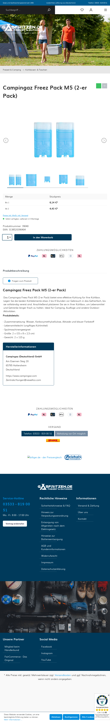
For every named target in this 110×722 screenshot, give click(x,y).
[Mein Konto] (91, 10)
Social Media (48, 639)
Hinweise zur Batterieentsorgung (52, 537)
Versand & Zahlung (88, 505)
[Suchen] (49, 10)
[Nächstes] (104, 140)
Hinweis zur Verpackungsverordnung (54, 514)
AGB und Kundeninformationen (53, 547)
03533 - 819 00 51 (101, 3)
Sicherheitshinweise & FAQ (55, 505)
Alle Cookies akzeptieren (94, 716)
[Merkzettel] (82, 10)
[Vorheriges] (5, 140)
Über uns (83, 512)
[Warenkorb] (98, 8)
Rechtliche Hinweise (53, 498)
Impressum (47, 562)
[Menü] (105, 10)
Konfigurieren (71, 716)
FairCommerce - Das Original (16, 658)
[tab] (16, 270)
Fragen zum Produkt (22, 280)
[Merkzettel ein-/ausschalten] (104, 85)
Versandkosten (63, 675)
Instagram (47, 653)
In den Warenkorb (43, 237)
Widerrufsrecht (49, 555)
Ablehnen (55, 716)
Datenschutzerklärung (53, 569)
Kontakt (82, 518)
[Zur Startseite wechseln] (55, 486)
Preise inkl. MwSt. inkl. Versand (15, 215)
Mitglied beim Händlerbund (12, 648)
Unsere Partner (13, 639)
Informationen (86, 498)
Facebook (46, 646)
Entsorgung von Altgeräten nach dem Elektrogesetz (53, 526)
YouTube (46, 659)
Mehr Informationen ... (13, 719)
